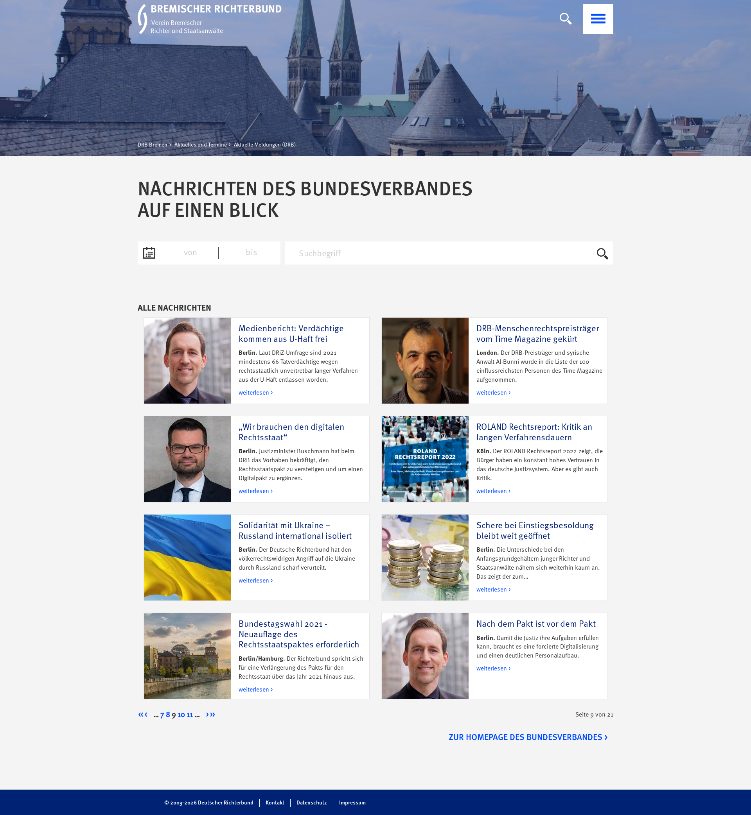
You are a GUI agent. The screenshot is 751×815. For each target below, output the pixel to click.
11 (190, 715)
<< (140, 715)
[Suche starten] (602, 255)
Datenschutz (311, 803)
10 (181, 715)
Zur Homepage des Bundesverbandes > (528, 737)
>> (212, 715)
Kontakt (275, 803)
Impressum (352, 803)
